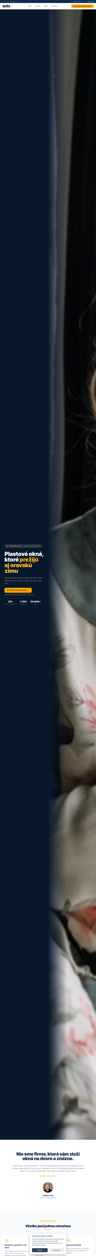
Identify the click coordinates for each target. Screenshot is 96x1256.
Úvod (30, 6)
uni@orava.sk (90, 1)
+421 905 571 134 (77, 1)
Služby (46, 6)
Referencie (54, 6)
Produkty (37, 6)
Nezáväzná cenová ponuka (83, 6)
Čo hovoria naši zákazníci (48, 1176)
